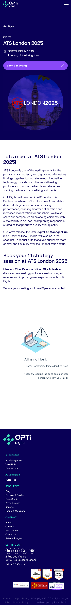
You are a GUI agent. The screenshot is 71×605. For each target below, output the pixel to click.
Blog (7, 491)
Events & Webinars (15, 510)
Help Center (11, 530)
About (8, 522)
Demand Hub (12, 468)
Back (11, 26)
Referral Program (14, 538)
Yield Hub (10, 464)
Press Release (12, 503)
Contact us (11, 534)
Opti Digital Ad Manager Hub (49, 232)
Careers (9, 526)
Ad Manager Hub (14, 460)
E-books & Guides (14, 495)
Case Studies (12, 499)
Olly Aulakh (50, 269)
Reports (9, 507)
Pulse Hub (10, 479)
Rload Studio (60, 602)
